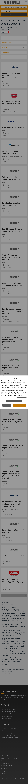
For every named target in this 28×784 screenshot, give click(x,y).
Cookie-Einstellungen (14, 401)
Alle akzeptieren (19, 405)
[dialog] (14, 392)
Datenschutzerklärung (22, 397)
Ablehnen (7, 405)
